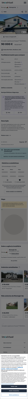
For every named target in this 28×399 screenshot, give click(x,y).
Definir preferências (14, 395)
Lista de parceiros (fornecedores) (7, 383)
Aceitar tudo (14, 386)
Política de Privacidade (12, 368)
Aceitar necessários (14, 390)
